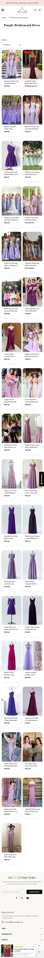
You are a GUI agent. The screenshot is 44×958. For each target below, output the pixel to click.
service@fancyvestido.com (14, 922)
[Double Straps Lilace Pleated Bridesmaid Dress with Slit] (11, 747)
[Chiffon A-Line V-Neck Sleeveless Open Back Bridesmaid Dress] (11, 201)
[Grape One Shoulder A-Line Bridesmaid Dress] (32, 701)
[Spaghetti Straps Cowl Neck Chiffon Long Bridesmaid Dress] (32, 792)
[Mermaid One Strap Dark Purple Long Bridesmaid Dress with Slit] (11, 428)
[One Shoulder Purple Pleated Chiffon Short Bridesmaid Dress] (11, 155)
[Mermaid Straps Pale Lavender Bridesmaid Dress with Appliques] (32, 110)
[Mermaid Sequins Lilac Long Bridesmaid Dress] (11, 64)
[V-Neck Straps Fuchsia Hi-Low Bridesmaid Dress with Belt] (11, 337)
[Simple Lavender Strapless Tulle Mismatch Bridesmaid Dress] (32, 656)
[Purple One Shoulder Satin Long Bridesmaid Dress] (11, 246)
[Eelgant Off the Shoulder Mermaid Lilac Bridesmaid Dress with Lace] (11, 383)
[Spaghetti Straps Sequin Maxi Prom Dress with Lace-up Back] (32, 64)
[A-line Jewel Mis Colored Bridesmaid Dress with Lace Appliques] (32, 383)
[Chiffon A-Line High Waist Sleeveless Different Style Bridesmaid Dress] (32, 201)
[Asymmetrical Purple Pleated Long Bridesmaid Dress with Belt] (11, 519)
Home (4, 17)
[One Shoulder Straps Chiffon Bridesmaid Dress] (11, 701)
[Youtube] (28, 898)
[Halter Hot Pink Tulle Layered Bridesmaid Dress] (11, 292)
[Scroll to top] (39, 951)
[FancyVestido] (22, 10)
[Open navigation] (8, 10)
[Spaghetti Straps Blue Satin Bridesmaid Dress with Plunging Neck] (32, 246)
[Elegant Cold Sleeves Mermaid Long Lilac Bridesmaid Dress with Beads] (32, 337)
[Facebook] (16, 898)
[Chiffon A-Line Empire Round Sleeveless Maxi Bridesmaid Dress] (32, 155)
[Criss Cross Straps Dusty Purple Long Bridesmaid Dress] (32, 474)
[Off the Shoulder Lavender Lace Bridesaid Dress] (11, 565)
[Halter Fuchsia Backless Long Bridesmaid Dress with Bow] (11, 656)
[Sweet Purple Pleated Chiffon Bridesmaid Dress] (32, 519)
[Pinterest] (22, 898)
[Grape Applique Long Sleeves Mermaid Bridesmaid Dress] (32, 292)
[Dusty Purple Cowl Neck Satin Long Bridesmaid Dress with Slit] (11, 838)
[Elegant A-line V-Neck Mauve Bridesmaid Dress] (32, 428)
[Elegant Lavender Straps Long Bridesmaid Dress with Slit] (11, 110)
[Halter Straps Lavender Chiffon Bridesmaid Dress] (32, 565)
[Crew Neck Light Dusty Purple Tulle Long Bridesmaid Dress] (32, 747)
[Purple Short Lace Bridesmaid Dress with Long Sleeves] (11, 610)
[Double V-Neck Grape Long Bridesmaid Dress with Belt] (32, 610)
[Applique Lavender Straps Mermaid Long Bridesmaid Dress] (11, 792)
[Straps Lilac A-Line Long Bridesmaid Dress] (11, 474)
